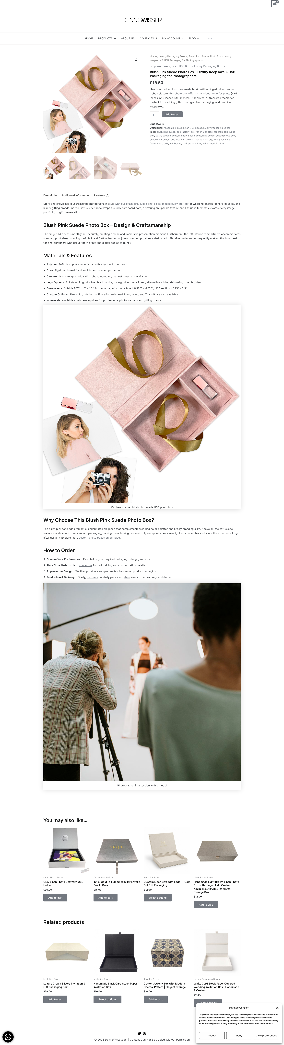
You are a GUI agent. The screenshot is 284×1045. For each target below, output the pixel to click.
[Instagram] (144, 1033)
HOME (89, 38)
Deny (239, 1035)
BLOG (192, 38)
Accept (212, 1035)
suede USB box (158, 139)
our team (92, 577)
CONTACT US (148, 38)
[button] (277, 1008)
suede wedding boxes (180, 139)
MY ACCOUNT (171, 38)
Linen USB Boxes (182, 66)
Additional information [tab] (76, 195)
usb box (163, 143)
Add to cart (172, 114)
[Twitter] (139, 1033)
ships (127, 577)
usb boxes (175, 143)
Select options (158, 897)
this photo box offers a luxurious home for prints (199, 93)
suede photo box (225, 135)
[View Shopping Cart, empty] (274, 3)
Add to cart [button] (55, 897)
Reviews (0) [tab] (102, 195)
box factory (183, 131)
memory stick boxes (189, 135)
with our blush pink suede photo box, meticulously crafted (151, 203)
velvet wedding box (213, 143)
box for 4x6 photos (202, 131)
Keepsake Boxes (160, 66)
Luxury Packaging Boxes (173, 56)
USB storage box (191, 143)
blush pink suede (166, 131)
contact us (85, 565)
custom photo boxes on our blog (99, 537)
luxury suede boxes (166, 135)
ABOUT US (128, 38)
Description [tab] (50, 195)
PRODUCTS (105, 38)
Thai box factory (203, 139)
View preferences (266, 1035)
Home (153, 56)
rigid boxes (208, 135)
